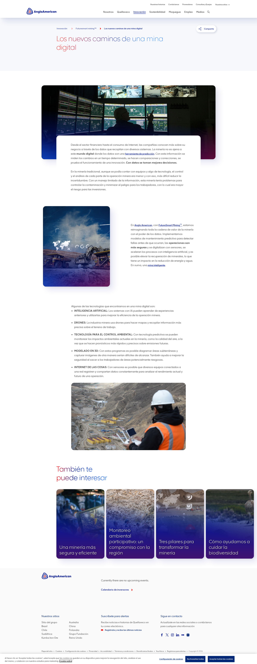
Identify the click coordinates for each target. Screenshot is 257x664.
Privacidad (93, 651)
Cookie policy (65, 661)
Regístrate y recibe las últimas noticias (123, 630)
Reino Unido (75, 637)
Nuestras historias (157, 4)
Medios (200, 12)
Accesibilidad (106, 651)
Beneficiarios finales (145, 651)
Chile (44, 630)
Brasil (44, 626)
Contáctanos (173, 4)
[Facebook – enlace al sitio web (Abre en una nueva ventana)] (161, 634)
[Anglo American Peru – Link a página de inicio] (41, 11)
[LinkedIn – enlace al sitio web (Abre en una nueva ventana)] (177, 634)
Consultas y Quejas (204, 4)
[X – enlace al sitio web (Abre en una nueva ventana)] (167, 634)
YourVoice (160, 651)
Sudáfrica (46, 634)
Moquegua (175, 12)
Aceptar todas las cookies (221, 659)
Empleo (188, 12)
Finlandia (74, 630)
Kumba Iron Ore (49, 637)
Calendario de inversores (115, 589)
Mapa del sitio (47, 651)
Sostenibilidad (157, 12)
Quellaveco (123, 12)
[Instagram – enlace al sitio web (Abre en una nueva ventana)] (172, 634)
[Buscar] (208, 12)
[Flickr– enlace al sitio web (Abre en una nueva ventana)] (182, 634)
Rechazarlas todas (195, 659)
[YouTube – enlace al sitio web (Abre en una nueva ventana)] (188, 634)
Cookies (58, 651)
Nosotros (108, 12)
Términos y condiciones (124, 651)
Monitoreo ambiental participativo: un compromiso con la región (130, 524)
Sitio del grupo (49, 622)
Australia (74, 622)
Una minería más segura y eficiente (80, 524)
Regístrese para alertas (176, 651)
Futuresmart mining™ (86, 28)
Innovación (139, 12)
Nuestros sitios (221, 5)
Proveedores (187, 4)
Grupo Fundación (78, 634)
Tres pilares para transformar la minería (180, 524)
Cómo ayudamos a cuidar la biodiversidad (230, 524)
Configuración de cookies (171, 659)
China (72, 626)
